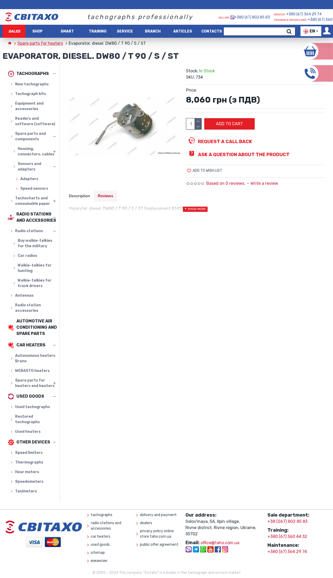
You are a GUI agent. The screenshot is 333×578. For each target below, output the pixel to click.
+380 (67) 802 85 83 (252, 17)
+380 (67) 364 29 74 (304, 14)
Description (79, 196)
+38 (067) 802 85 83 (287, 521)
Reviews (105, 196)
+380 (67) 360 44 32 (287, 536)
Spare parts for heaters (40, 43)
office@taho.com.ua (220, 542)
